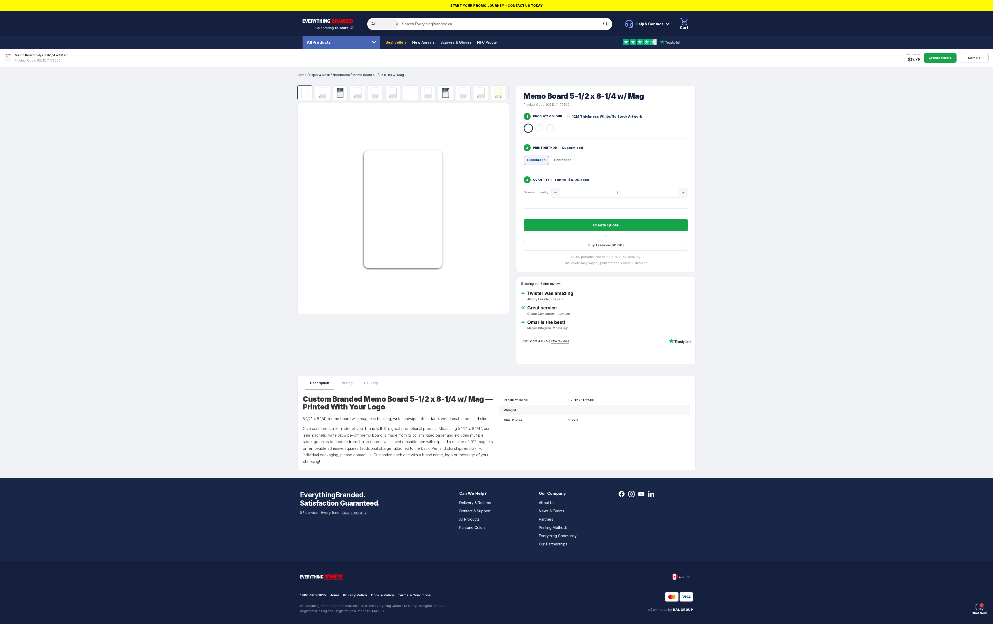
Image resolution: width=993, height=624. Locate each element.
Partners (546, 519)
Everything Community (558, 536)
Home (302, 75)
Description (319, 383)
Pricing (347, 383)
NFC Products (489, 42)
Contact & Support (475, 511)
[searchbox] (500, 24)
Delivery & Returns (475, 502)
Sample (974, 58)
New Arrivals (423, 42)
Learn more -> (354, 512)
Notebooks (341, 75)
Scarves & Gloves (456, 42)
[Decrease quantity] (555, 192)
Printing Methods (553, 527)
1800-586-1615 (313, 595)
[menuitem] (343, 42)
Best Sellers (396, 42)
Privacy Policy (355, 595)
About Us (546, 502)
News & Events (551, 511)
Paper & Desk (319, 75)
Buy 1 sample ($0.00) (606, 245)
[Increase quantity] (683, 192)
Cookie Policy (382, 595)
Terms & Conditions (414, 595)
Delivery (371, 383)
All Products (319, 42)
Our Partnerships (553, 544)
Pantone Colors (472, 527)
